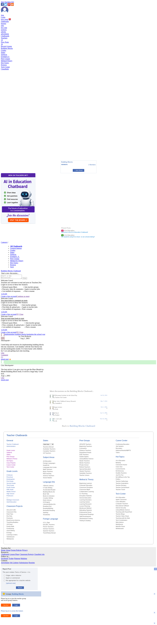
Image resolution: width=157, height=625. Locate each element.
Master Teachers (84, 461)
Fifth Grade (10, 489)
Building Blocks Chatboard (11, 271)
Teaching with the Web (123, 518)
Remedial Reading (49, 510)
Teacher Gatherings (122, 481)
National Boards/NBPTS (123, 450)
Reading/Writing (48, 508)
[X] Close (19, 314)
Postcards (10, 518)
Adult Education (11, 502)
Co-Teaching (83, 494)
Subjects (4, 55)
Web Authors (120, 522)
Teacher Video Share (122, 516)
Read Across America (13, 520)
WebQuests (10, 539)
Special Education (85, 469)
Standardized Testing (86, 518)
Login (3, 17)
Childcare (10, 475)
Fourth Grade (11, 487)
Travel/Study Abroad (49, 533)
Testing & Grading (85, 520)
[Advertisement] (10, 150)
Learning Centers (12, 535)
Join (2, 15)
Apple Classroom (121, 499)
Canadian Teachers (49, 451)
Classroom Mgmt (84, 489)
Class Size (119, 467)
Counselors (83, 448)
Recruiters (119, 448)
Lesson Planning (84, 506)
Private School (83, 465)
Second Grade (11, 483)
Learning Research (85, 504)
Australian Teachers (49, 449)
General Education (85, 498)
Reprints (32, 563)
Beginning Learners (85, 483)
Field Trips (10, 514)
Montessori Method (85, 508)
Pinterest (17, 558)
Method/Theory (6, 61)
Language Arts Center (50, 467)
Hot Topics (5, 63)
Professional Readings (86, 514)
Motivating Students (85, 510)
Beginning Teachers (85, 446)
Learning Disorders (85, 500)
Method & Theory (16, 261)
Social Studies (47, 478)
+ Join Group (78, 170)
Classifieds (5, 69)
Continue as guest (23, 296)
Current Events (120, 469)
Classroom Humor (121, 465)
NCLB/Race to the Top (123, 477)
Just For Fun (119, 475)
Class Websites (120, 501)
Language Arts (49, 482)
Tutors (118, 452)
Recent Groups (6, 46)
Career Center (11, 465)
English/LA (5, 57)
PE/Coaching (47, 473)
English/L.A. (15, 257)
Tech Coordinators (121, 520)
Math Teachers (47, 469)
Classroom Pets (11, 512)
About (8, 550)
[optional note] (11, 583)
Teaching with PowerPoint (124, 512)
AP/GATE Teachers (85, 444)
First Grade (10, 481)
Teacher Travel (120, 489)
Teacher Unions (84, 475)
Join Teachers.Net (7, 2)
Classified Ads (39, 554)
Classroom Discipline (86, 487)
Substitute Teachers (85, 473)
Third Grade (10, 485)
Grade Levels (11, 450)
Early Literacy (47, 500)
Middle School (11, 491)
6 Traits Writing (47, 488)
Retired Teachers (84, 467)
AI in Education (68, 230)
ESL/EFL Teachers (49, 524)
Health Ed (46, 465)
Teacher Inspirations (122, 483)
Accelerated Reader (49, 490)
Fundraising (10, 528)
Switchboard (10, 537)
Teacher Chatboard (13, 444)
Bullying (118, 462)
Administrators (11, 446)
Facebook (4, 558)
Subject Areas (48, 457)
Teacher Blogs (120, 514)
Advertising (5, 563)
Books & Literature (48, 496)
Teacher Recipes (121, 485)
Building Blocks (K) (49, 492)
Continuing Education (122, 444)
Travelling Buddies (12, 522)
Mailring (24, 558)
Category (4, 242)
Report (20, 587)
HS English (46, 502)
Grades (3, 50)
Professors (10, 496)
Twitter (11, 558)
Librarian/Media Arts (49, 504)
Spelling (45, 512)
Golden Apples (84, 456)
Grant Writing (11, 530)
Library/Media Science (86, 459)
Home (3, 550)
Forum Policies (16, 550)
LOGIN (4, 294)
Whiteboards (120, 528)
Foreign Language (50, 519)
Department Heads (85, 452)
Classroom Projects (15, 506)
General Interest (16, 248)
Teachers (4, 39)
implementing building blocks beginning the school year (25, 334)
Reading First (47, 506)
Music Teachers (48, 471)
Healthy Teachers (121, 473)
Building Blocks (7, 48)
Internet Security (121, 508)
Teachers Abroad (48, 447)
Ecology (9, 532)
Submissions (23, 563)
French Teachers (48, 527)
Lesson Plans (14, 554)
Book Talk (46, 494)
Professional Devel (85, 512)
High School (10, 494)
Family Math (10, 526)
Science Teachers (48, 475)
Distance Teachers (85, 450)
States (3, 52)
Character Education (85, 485)
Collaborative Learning (86, 491)
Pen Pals (9, 516)
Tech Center (5, 67)
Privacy (25, 550)
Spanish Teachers (48, 531)
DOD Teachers (84, 454)
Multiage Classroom (13, 500)
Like (2, 353)
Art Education (47, 461)
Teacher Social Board (122, 487)
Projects (4, 65)
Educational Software (122, 506)
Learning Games (84, 502)
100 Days (10, 524)
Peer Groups (5, 59)
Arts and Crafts (11, 510)
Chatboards (5, 36)
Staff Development (85, 516)
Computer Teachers (122, 504)
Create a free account (8, 296)
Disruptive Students (85, 496)
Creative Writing (48, 498)
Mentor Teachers (84, 463)
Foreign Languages (49, 463)
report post (5, 359)
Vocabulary (46, 514)
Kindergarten (11, 479)
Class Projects (11, 463)
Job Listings (14, 563)
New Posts (5, 43)
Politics (118, 479)
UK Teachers (47, 453)
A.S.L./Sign (46, 522)
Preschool (10, 477)
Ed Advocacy (120, 471)
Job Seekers (120, 446)
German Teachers (48, 529)
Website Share (120, 526)
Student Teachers (84, 471)
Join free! (6, 605)
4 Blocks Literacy (48, 485)
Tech (12, 267)
